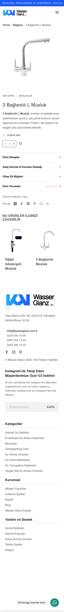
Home (6, 25)
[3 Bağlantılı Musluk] (47, 240)
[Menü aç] (57, 12)
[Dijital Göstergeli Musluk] (17, 240)
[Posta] (41, 203)
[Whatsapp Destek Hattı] (54, 602)
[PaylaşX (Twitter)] (15, 203)
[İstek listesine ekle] (20, 143)
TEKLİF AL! (57, 3)
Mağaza (18, 25)
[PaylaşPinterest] (34, 203)
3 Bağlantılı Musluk (44, 261)
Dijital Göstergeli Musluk (13, 264)
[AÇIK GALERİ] (32, 56)
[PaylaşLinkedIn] (28, 203)
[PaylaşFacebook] (21, 203)
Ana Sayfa (8, 95)
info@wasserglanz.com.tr (22, 331)
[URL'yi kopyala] (47, 203)
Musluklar (25, 95)
